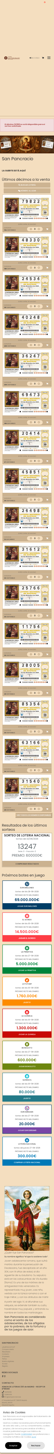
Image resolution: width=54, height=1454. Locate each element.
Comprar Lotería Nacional (27, 1162)
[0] (44, 58)
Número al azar (28, 190)
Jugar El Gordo (27, 938)
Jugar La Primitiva (27, 970)
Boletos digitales (8, 1361)
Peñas (4, 1359)
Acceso (35, 58)
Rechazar (36, 1445)
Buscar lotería (28, 185)
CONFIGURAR (26, 1434)
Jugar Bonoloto (27, 1066)
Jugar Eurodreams (27, 1130)
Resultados (6, 1352)
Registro (5, 1366)
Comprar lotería (8, 1349)
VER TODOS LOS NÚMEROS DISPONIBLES (34, 815)
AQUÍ (34, 1437)
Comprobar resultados (27, 864)
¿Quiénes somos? (8, 1347)
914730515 (8, 1392)
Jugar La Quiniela (27, 1034)
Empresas (5, 1356)
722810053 (8, 1394)
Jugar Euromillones (27, 906)
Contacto (5, 1354)
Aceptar (13, 1445)
